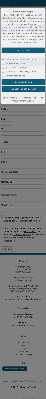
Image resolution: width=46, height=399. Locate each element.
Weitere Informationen (23, 100)
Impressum (38, 97)
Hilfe (35, 42)
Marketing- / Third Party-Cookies (22, 71)
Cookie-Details (10, 97)
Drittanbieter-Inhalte (15, 75)
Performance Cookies (16, 67)
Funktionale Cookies (15, 63)
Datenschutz (25, 97)
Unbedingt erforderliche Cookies (21, 59)
